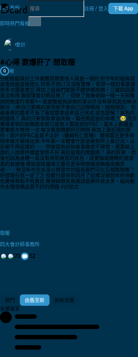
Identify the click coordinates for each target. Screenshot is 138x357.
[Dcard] (14, 8)
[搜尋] (34, 21)
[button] (96, 8)
